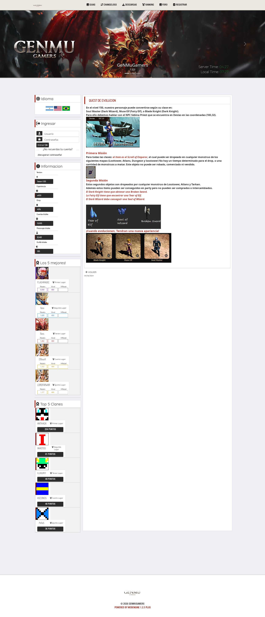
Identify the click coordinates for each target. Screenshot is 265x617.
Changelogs (110, 5)
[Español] (49, 108)
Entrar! (41, 145)
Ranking (149, 5)
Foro (164, 5)
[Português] (66, 108)
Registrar (181, 5)
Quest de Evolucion (102, 100)
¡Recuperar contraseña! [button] (50, 154)
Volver (92, 272)
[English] (58, 108)
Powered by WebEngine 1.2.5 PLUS (133, 608)
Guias (92, 5)
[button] (20, 44)
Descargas (131, 5)
